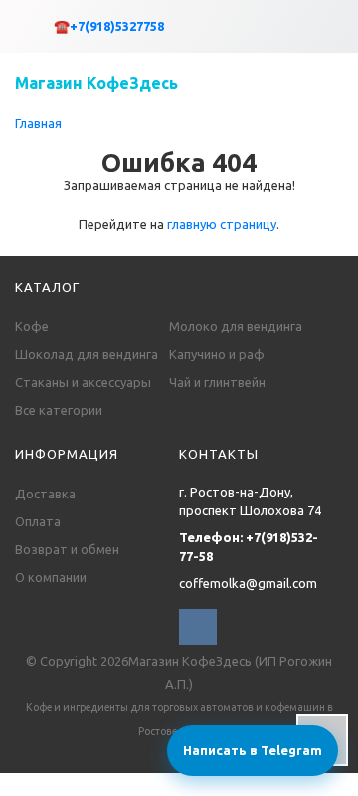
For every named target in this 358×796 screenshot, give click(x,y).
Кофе (32, 326)
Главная (38, 123)
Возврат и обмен (67, 549)
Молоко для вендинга (235, 326)
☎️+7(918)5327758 (109, 26)
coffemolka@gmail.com (248, 583)
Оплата (38, 521)
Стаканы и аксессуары (83, 382)
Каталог (47, 287)
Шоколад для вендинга (86, 354)
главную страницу (221, 224)
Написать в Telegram (252, 750)
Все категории (58, 410)
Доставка (45, 493)
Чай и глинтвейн (217, 382)
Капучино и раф (217, 354)
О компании (51, 577)
